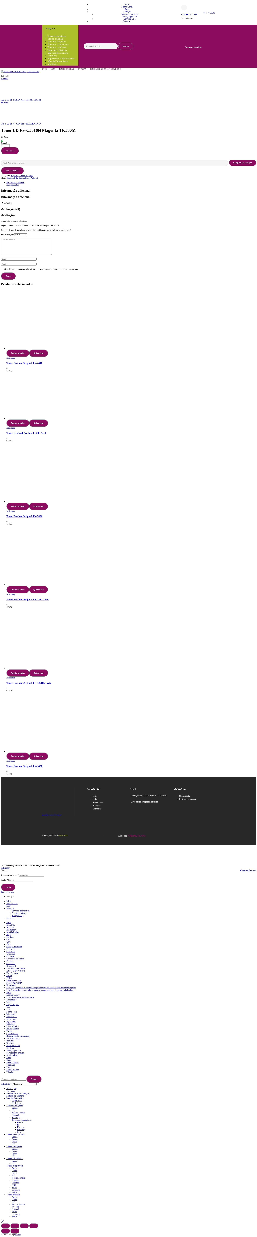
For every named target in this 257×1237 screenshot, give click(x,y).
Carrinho (10, 937)
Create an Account (248, 870)
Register (9, 1041)
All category (11, 1088)
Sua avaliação (7, 234)
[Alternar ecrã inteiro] (14, 1225)
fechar (17, 1235)
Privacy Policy (12, 1026)
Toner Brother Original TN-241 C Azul (27, 599)
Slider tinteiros (12, 1062)
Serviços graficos (19, 913)
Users (8, 1067)
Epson (14, 1142)
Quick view (38, 353)
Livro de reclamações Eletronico (144, 802)
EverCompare (12, 973)
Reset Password (13, 1045)
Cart (8, 939)
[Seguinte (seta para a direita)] (14, 1231)
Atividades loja (12, 932)
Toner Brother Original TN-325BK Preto (28, 682)
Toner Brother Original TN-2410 (24, 363)
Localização (11, 1000)
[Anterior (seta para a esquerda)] (5, 1231)
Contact (9, 961)
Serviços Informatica (20, 911)
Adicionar (9, 151)
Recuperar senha (13, 1038)
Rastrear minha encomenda (17, 1036)
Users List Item (12, 1070)
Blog (8, 934)
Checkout (10, 949)
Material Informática (15, 1098)
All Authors (11, 930)
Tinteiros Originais (14, 1146)
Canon (14, 1139)
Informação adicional (15, 182)
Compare (10, 956)
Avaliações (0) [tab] (10, 209)
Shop (8, 1057)
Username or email (10, 875)
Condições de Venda (139, 795)
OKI (14, 1185)
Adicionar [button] (10, 358)
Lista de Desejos (13, 995)
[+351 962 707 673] (184, 7)
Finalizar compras (13, 980)
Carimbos (10, 1091)
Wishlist (9, 1072)
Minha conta (11, 1012)
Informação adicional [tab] (16, 190)
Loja (53, 69)
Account (10, 927)
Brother (15, 1108)
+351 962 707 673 (189, 14)
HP (13, 1110)
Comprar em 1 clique (242, 163)
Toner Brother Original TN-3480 (24, 516)
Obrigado (10, 1024)
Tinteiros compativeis (15, 1134)
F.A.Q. (9, 975)
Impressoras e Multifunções (18, 1093)
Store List (10, 1065)
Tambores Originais (14, 1105)
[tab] (131, 182)
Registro (10, 1043)
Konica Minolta (18, 1113)
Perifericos (16, 1103)
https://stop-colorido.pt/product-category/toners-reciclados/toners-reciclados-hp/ (39, 990)
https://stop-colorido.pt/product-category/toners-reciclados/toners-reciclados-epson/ (41, 988)
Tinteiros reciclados (14, 1158)
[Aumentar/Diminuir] (5, 1225)
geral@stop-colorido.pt (51, 815)
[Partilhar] (24, 1225)
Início (8, 922)
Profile (9, 1031)
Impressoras (17, 1100)
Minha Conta (12, 903)
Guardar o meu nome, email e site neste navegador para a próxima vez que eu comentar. (41, 269)
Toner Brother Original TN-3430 (24, 766)
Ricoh (14, 1187)
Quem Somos (12, 1033)
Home (44, 69)
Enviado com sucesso (15, 968)
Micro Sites (63, 835)
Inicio (8, 901)
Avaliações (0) (12, 185)
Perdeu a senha (7, 892)
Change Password (14, 947)
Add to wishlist (12, 171)
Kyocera (82, 69)
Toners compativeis (14, 1166)
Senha (4, 880)
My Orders (11, 1021)
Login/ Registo (12, 1004)
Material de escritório (15, 1096)
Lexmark (15, 1115)
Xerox (19, 1132)
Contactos (10, 918)
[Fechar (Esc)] (33, 1225)
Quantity (4, 143)
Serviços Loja (17, 915)
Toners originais (66, 69)
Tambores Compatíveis (21, 1120)
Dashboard (11, 966)
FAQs (9, 978)
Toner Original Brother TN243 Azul (26, 433)
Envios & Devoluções (157, 795)
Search (126, 46)
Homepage (11, 985)
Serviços (10, 908)
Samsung (16, 1117)
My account (11, 1019)
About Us (10, 925)
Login (8, 887)
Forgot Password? (14, 983)
